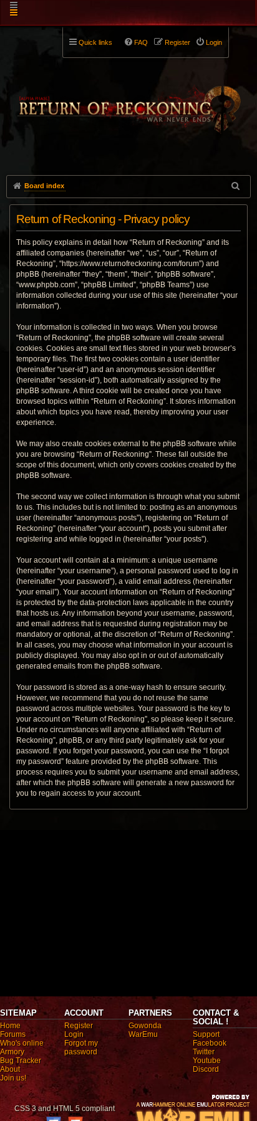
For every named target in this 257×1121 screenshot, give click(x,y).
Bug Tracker (20, 1060)
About (10, 1069)
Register (78, 1025)
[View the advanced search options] (236, 186)
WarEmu (143, 1034)
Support (206, 1034)
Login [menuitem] (214, 42)
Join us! (13, 1078)
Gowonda (145, 1025)
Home (10, 1025)
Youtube (207, 1060)
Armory (12, 1051)
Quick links (95, 42)
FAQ (141, 42)
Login (74, 1034)
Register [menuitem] (177, 42)
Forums (13, 1034)
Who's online (22, 1043)
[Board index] (128, 100)
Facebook (209, 1043)
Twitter (204, 1051)
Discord (206, 1069)
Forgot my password (81, 1047)
